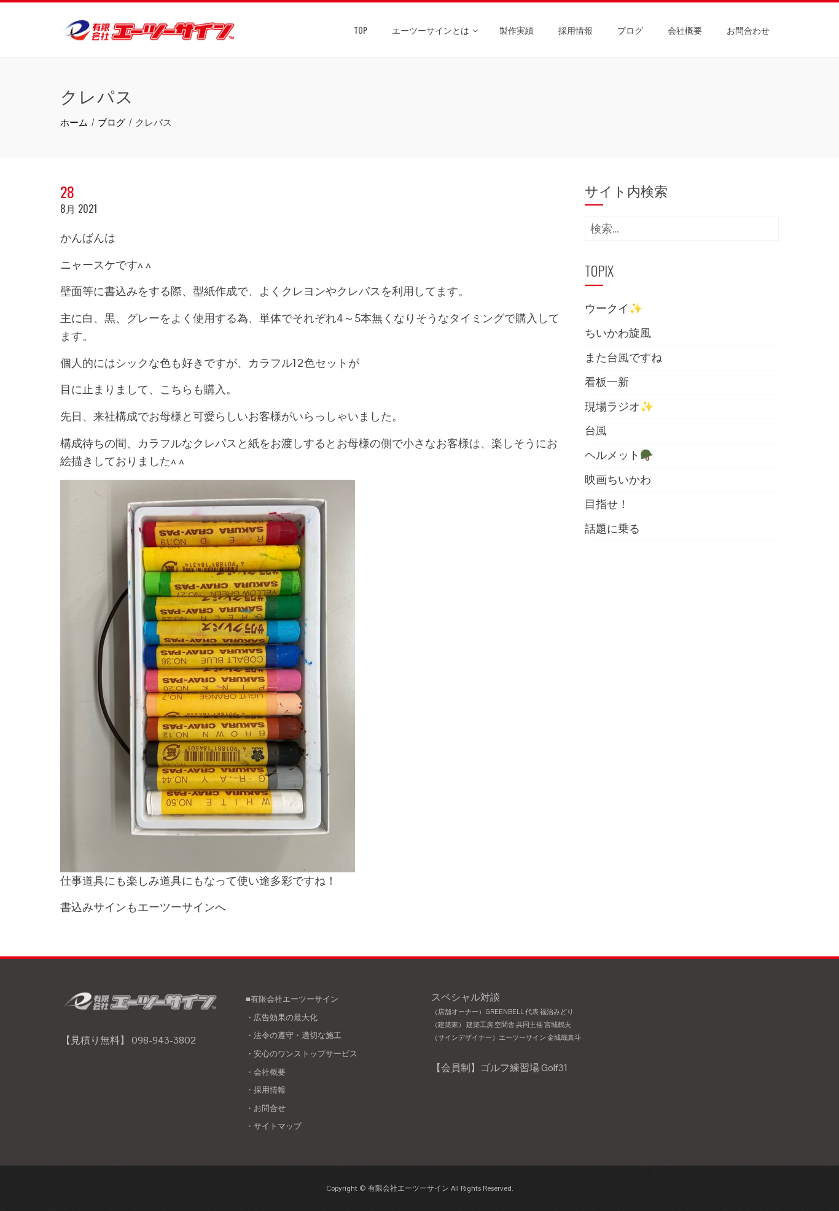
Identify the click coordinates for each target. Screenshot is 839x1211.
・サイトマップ (274, 1126)
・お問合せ (266, 1108)
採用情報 (575, 29)
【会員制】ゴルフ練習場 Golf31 (499, 1067)
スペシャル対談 (506, 1016)
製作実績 (516, 29)
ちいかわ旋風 (618, 333)
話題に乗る (612, 528)
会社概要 (685, 29)
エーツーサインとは (430, 29)
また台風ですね (623, 357)
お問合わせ (748, 29)
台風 (596, 430)
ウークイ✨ (613, 308)
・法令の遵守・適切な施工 (293, 1035)
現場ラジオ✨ (619, 406)
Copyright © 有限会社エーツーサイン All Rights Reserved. (419, 1188)
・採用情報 (266, 1090)
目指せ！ (607, 504)
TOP (360, 29)
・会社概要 (266, 1072)
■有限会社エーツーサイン (292, 999)
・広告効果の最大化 (282, 1017)
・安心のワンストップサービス (301, 1053)
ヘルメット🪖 (619, 455)
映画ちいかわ (618, 479)
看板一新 (607, 382)
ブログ (630, 29)
